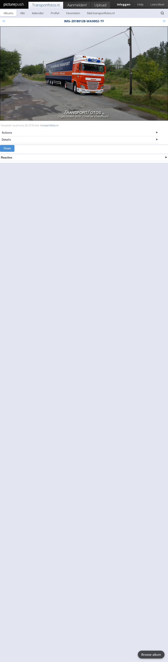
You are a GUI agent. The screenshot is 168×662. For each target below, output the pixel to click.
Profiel (55, 13)
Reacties (6, 157)
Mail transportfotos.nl (101, 13)
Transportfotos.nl (46, 4)
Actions (7, 132)
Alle (22, 13)
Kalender (38, 13)
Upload (100, 4)
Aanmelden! (77, 4)
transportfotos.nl (49, 125)
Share (7, 148)
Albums (8, 13)
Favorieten (73, 13)
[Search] (162, 13)
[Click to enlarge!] (84, 73)
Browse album (151, 654)
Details (6, 139)
